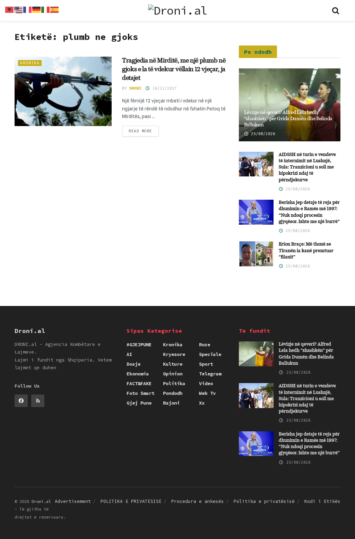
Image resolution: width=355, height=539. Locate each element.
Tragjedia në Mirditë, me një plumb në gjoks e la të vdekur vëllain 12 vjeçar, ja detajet (174, 69)
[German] (36, 9)
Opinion (172, 374)
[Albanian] (9, 9)
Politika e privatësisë (264, 501)
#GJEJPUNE (139, 344)
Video (206, 383)
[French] (27, 9)
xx (202, 403)
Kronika (30, 62)
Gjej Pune (139, 403)
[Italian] (45, 9)
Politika (174, 383)
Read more (140, 130)
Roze (204, 344)
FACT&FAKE (139, 383)
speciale (210, 354)
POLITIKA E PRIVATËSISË (131, 501)
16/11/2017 (163, 88)
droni (135, 88)
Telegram (210, 374)
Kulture (172, 364)
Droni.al (41, 501)
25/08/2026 (262, 133)
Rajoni (171, 403)
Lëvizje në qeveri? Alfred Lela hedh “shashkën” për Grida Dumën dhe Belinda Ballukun (288, 118)
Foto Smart (140, 393)
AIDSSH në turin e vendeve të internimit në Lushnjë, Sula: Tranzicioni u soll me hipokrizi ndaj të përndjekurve (307, 167)
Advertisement (73, 501)
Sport (206, 364)
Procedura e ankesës (197, 501)
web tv (207, 393)
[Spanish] (54, 9)
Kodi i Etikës (322, 501)
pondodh (172, 393)
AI (129, 354)
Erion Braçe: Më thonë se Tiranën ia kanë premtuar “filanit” (306, 250)
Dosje (133, 364)
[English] (18, 9)
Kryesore (174, 354)
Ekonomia (138, 374)
